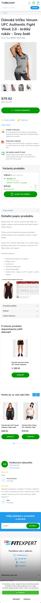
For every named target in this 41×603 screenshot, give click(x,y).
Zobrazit (20, 375)
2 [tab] (15, 443)
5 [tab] (21, 443)
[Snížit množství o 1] (35, 188)
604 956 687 (22, 559)
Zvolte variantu (22, 110)
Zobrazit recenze (14, 468)
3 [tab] (17, 443)
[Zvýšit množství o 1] (35, 185)
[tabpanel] (20, 357)
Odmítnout (27, 599)
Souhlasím (21, 593)
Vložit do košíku (22, 194)
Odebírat (33, 526)
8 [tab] (27, 443)
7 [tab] (25, 443)
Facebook (22, 562)
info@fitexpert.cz (22, 555)
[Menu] (38, 3)
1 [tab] (13, 443)
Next (38, 394)
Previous (34, 394)
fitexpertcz (22, 566)
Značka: (6, 125)
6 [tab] (23, 443)
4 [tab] (19, 443)
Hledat (35, 8)
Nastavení (16, 599)
